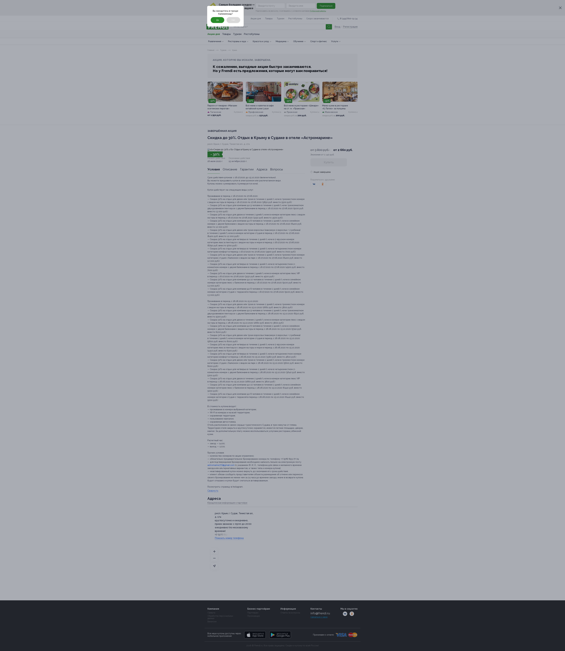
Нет (233, 20)
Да (217, 20)
